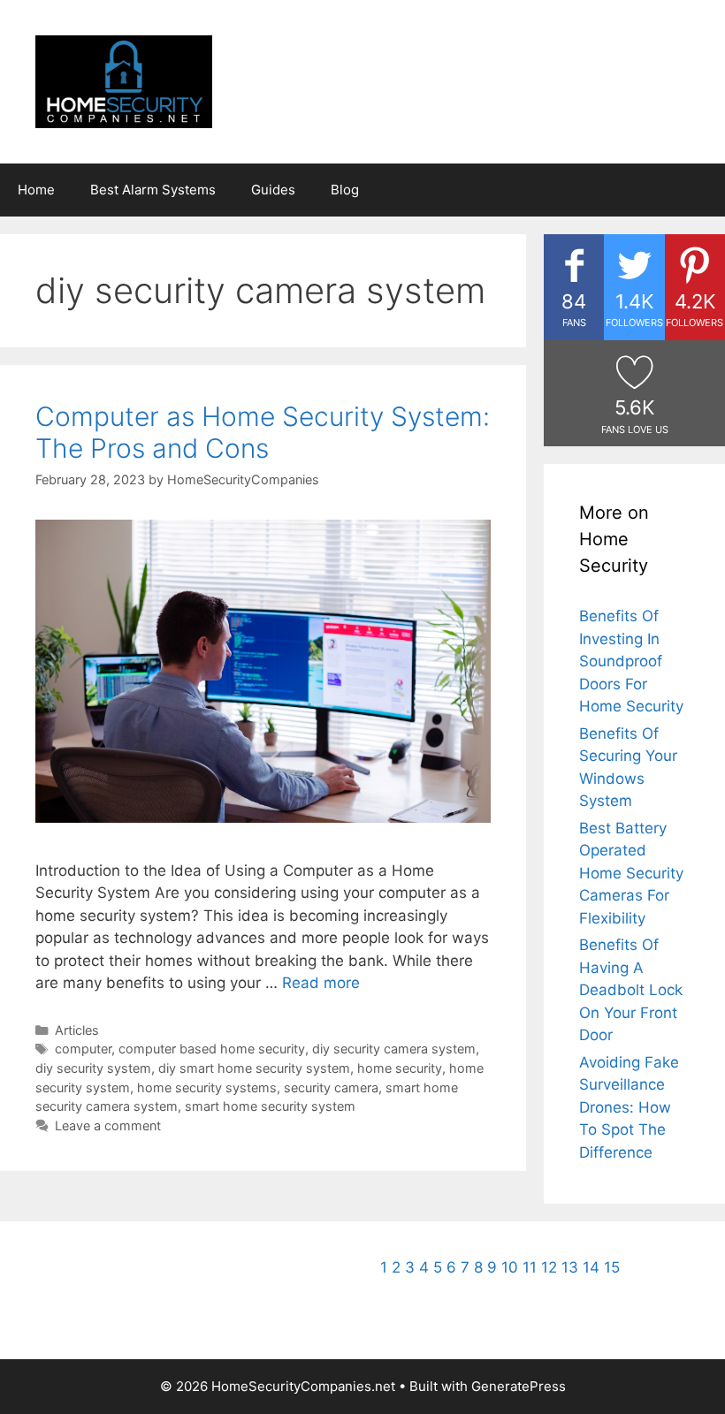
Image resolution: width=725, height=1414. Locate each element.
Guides (273, 189)
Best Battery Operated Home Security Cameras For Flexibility (631, 873)
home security (399, 1068)
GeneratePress (518, 1386)
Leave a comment (108, 1125)
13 (569, 1267)
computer (83, 1048)
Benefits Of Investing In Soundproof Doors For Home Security (631, 661)
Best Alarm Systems (153, 189)
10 (509, 1267)
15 (612, 1267)
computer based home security (211, 1048)
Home (36, 189)
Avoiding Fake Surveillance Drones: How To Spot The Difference (629, 1107)
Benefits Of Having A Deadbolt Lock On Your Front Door (631, 990)
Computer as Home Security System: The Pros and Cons (262, 432)
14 (591, 1267)
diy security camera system (394, 1048)
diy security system (93, 1068)
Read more (321, 983)
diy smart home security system (254, 1068)
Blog (345, 189)
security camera (331, 1087)
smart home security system (270, 1106)
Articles (77, 1030)
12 (549, 1267)
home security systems (207, 1087)
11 (530, 1267)
